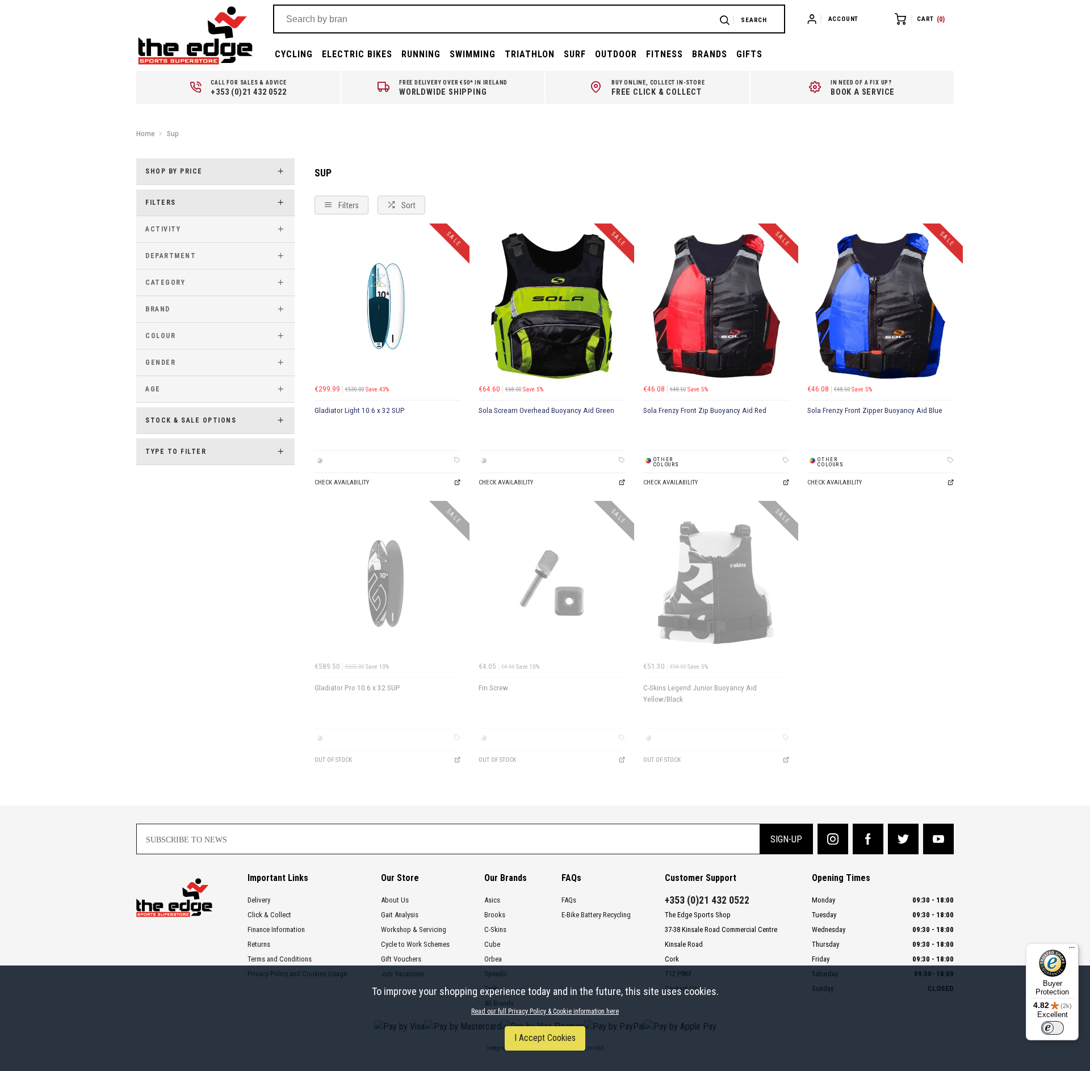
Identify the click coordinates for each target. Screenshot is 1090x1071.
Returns (259, 944)
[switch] (1052, 1028)
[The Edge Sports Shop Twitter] (903, 839)
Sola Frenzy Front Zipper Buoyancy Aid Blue (874, 410)
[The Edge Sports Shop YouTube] (938, 839)
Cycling (294, 54)
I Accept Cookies (545, 1037)
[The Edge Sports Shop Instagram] (833, 839)
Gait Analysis (399, 914)
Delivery (259, 900)
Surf (575, 54)
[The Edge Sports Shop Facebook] (868, 839)
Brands (709, 54)
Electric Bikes (357, 54)
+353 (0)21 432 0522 (707, 900)
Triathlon (530, 54)
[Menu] (1072, 950)
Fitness (664, 54)
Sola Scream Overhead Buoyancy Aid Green (546, 410)
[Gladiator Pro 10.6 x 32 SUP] (388, 583)
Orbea (493, 959)
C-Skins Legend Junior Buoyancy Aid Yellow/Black (700, 694)
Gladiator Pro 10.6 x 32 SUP (357, 688)
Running (421, 54)
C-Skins (495, 929)
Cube (492, 944)
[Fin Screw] (552, 583)
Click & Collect (269, 914)
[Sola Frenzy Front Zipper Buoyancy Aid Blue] (880, 306)
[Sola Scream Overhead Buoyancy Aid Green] (552, 306)
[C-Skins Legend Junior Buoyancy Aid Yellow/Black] (716, 583)
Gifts (749, 54)
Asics (492, 900)
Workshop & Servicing (413, 929)
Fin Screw (493, 688)
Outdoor (616, 54)
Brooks (494, 914)
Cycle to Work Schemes (415, 944)
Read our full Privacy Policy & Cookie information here (545, 1011)
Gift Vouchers (401, 959)
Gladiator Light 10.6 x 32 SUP (360, 410)
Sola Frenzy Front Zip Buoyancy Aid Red (704, 410)
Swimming (473, 54)
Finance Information (276, 929)
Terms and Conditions (280, 959)
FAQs (568, 900)
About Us (395, 900)
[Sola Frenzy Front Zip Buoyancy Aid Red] (716, 306)
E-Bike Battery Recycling (596, 914)
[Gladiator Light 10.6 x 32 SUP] (388, 306)
